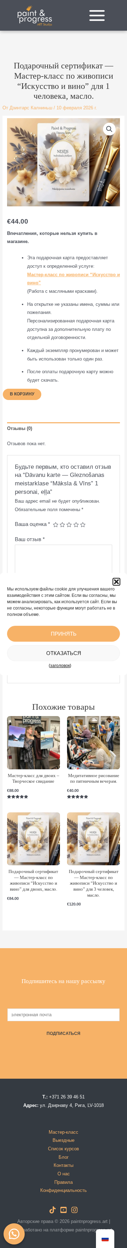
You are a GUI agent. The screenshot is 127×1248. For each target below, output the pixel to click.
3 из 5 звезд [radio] (69, 524)
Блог (64, 1157)
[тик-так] (52, 1209)
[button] (116, 581)
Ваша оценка (32, 524)
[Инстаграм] (74, 1209)
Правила (63, 1182)
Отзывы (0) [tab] (19, 428)
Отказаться (63, 653)
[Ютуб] (63, 1209)
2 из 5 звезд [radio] (62, 524)
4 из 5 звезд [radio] (76, 524)
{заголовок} (60, 665)
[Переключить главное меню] (97, 15)
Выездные (63, 1140)
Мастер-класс (63, 1132)
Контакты (63, 1165)
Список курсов (63, 1148)
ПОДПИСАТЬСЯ (63, 1033)
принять (64, 634)
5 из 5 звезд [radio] (82, 524)
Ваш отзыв (30, 539)
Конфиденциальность (63, 1190)
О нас (64, 1173)
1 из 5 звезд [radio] (55, 524)
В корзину (22, 394)
